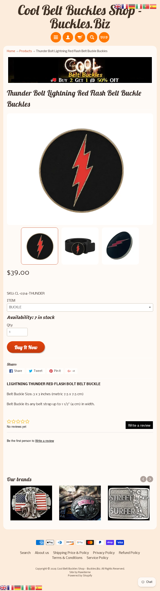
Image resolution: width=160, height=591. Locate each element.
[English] (3, 588)
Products (25, 51)
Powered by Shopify (80, 576)
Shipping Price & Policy (71, 553)
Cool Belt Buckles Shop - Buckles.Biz (80, 17)
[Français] (10, 588)
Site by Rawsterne (80, 572)
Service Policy (97, 558)
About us (42, 553)
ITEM (11, 301)
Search (25, 553)
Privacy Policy (104, 553)
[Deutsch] (17, 588)
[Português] (31, 588)
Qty (10, 325)
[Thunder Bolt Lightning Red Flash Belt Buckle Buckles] (39, 246)
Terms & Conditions (67, 558)
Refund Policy (129, 553)
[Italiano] (24, 588)
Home (11, 51)
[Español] (38, 588)
